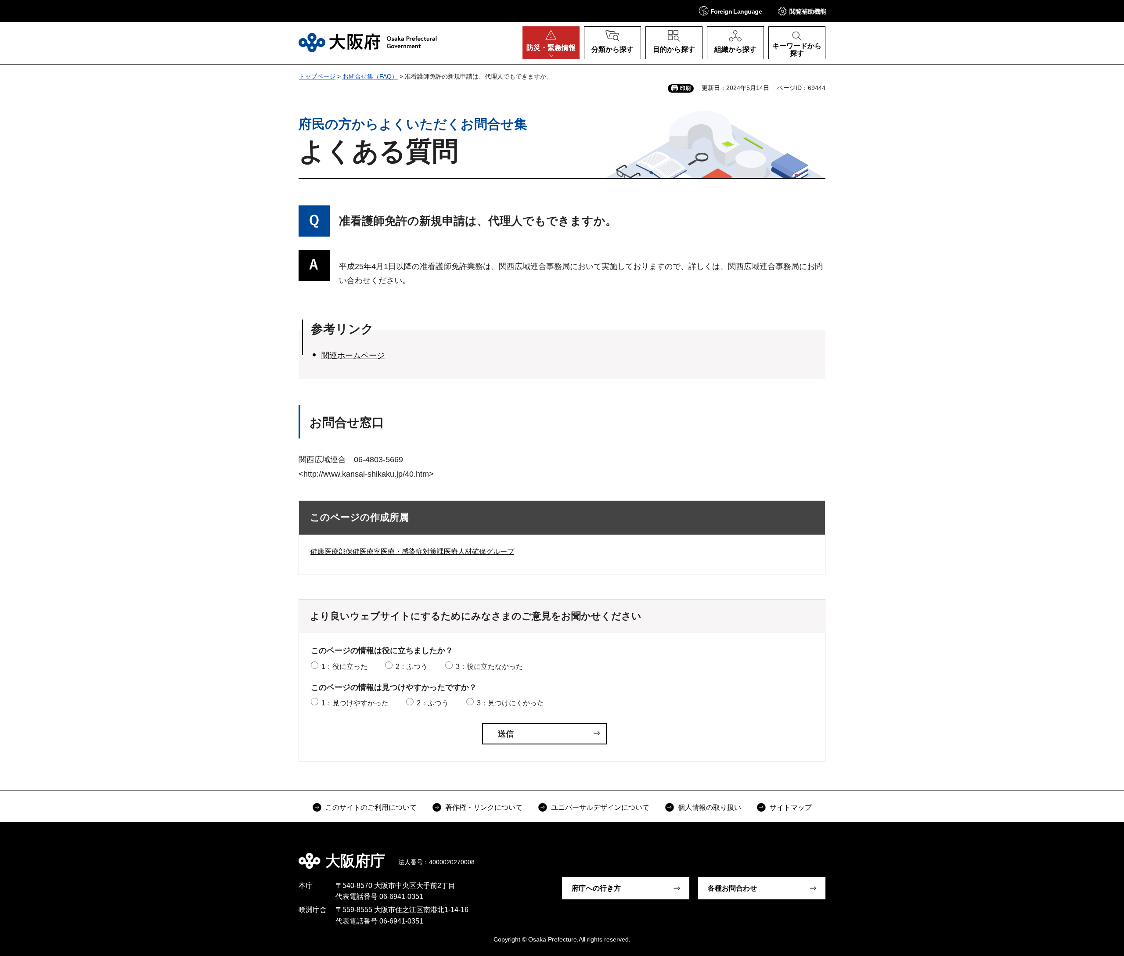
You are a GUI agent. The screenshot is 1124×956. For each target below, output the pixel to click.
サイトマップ (791, 807)
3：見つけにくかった (510, 703)
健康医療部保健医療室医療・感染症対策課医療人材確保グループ (412, 551)
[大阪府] (368, 42)
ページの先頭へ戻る (830, 854)
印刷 (685, 88)
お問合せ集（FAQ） (370, 76)
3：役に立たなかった (489, 666)
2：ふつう (412, 666)
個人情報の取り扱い (709, 807)
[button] (730, 11)
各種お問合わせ (732, 888)
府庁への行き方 (596, 888)
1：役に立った (344, 666)
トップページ (317, 76)
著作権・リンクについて (483, 807)
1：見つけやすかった (355, 703)
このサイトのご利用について (371, 807)
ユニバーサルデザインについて (600, 807)
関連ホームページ (353, 355)
